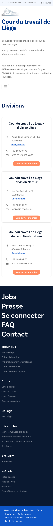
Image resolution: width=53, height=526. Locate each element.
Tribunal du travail (11, 366)
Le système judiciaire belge (15, 431)
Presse (12, 306)
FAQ (8, 325)
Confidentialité (24, 514)
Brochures (46, 3)
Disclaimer (10, 514)
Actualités (7, 461)
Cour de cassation (11, 401)
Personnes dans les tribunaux (16, 436)
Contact (15, 334)
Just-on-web (8, 481)
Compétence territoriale (14, 491)
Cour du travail (9, 391)
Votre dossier (8, 476)
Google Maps (18, 144)
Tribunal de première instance (17, 361)
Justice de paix (9, 352)
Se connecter (23, 315)
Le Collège (7, 416)
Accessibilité (31, 517)
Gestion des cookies (14, 517)
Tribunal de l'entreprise (13, 371)
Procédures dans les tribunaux (17, 441)
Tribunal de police (11, 357)
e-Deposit (7, 486)
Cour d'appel (8, 386)
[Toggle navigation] (5, 86)
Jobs (9, 297)
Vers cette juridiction (26, 163)
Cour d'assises (9, 396)
